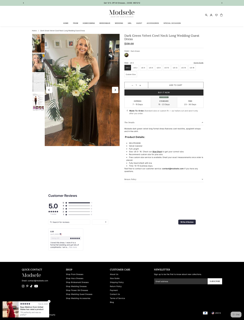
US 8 (159, 68)
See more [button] (72, 247)
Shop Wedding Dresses (76, 286)
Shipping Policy (117, 282)
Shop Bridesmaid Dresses (77, 282)
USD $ (218, 313)
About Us (114, 274)
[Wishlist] (216, 15)
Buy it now (164, 92)
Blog (112, 302)
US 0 (128, 68)
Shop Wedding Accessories (78, 298)
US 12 (175, 68)
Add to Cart (175, 85)
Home (34, 31)
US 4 (143, 68)
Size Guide (114, 278)
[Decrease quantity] (132, 85)
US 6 (151, 68)
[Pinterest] (27, 286)
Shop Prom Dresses (74, 274)
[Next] (222, 3)
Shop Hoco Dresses (74, 278)
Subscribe (215, 281)
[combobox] (100, 222)
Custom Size (131, 74)
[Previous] (23, 3)
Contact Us (115, 294)
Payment (114, 290)
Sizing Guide (198, 63)
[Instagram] (23, 286)
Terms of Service (117, 298)
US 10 (166, 68)
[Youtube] (36, 286)
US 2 (135, 68)
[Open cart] (221, 15)
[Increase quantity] (140, 85)
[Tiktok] (31, 286)
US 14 (183, 68)
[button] (76, 203)
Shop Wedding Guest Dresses (79, 294)
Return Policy (116, 286)
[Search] (206, 15)
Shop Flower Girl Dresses (77, 290)
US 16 (192, 68)
